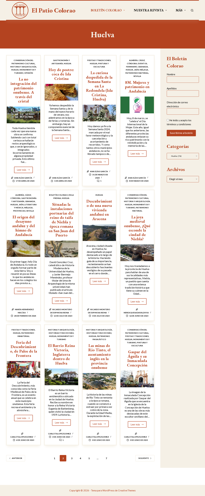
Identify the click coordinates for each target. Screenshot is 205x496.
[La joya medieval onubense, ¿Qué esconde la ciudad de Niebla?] (137, 252)
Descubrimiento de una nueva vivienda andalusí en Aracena (99, 210)
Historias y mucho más (61, 333)
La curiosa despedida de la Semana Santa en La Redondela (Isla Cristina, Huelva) (99, 86)
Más (179, 10)
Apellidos (172, 88)
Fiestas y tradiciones (99, 60)
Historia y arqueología (23, 66)
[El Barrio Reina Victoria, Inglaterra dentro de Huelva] (61, 377)
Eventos (142, 63)
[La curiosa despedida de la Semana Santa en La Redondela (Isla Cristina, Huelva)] (99, 113)
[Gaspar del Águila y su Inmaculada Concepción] (137, 378)
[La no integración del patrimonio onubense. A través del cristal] (23, 115)
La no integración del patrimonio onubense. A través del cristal (23, 90)
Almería (133, 60)
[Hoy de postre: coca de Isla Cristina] (61, 92)
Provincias (19, 211)
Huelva (15, 70)
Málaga (144, 70)
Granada (143, 66)
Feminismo (131, 66)
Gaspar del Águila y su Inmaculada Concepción (137, 358)
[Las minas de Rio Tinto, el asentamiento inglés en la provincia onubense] (99, 381)
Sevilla (137, 76)
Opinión (28, 73)
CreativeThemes (127, 490)
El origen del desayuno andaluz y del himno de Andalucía (23, 225)
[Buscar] (192, 10)
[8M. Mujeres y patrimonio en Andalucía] (137, 105)
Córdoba (132, 63)
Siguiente (143, 458)
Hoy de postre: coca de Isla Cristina (61, 74)
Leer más (25, 170)
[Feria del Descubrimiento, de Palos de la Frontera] (23, 369)
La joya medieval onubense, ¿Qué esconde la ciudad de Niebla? (137, 228)
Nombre (171, 74)
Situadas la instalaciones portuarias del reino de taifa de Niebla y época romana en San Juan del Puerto (61, 220)
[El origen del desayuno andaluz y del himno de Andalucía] (23, 248)
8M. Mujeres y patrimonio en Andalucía (137, 87)
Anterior (17, 458)
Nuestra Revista (149, 10)
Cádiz (142, 60)
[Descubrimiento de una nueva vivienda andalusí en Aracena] (99, 232)
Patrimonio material (136, 73)
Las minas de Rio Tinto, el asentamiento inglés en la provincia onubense (99, 356)
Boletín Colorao (106, 10)
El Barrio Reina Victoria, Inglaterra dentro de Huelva (61, 354)
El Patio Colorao (53, 10)
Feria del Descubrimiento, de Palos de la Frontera (23, 349)
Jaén (136, 70)
